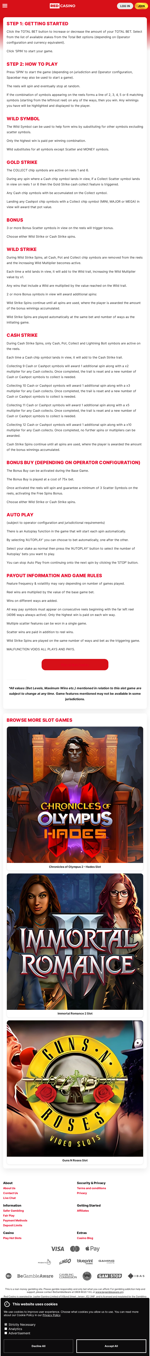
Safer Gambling (13, 1210)
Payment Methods (15, 1220)
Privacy (82, 1193)
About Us (9, 1188)
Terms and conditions (91, 1188)
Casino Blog (85, 1238)
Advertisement (19, 1333)
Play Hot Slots (12, 1238)
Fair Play (8, 1215)
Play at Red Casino (75, 665)
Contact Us (10, 1193)
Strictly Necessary (22, 1324)
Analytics (15, 1329)
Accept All (111, 1346)
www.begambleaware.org (109, 1291)
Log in (125, 6)
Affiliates (83, 1210)
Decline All (39, 1346)
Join (141, 6)
